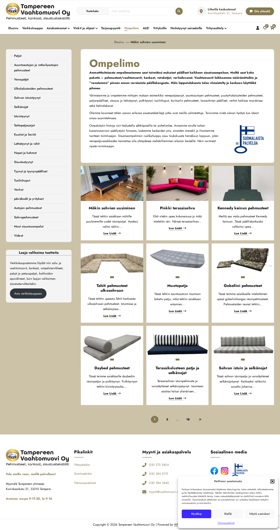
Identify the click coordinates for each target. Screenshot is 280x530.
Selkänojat (21, 107)
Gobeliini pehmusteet (243, 285)
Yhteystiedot (82, 465)
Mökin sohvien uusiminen (148, 42)
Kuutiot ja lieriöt (25, 134)
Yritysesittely (215, 28)
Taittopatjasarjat (24, 125)
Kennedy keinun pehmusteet (243, 208)
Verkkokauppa (32, 28)
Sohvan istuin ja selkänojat (243, 368)
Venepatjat (21, 79)
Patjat (17, 56)
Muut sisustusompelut (28, 226)
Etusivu (13, 28)
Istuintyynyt (21, 116)
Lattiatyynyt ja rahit (26, 143)
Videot (18, 235)
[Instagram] (224, 471)
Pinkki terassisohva (177, 208)
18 (188, 419)
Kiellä (228, 514)
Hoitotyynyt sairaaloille (186, 28)
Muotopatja (177, 285)
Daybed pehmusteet (112, 368)
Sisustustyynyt (23, 162)
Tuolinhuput (22, 180)
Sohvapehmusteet (26, 217)
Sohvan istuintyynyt (27, 98)
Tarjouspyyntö (110, 28)
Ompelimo (131, 28)
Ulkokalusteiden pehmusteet (33, 88)
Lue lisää (109, 233)
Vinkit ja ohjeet (84, 28)
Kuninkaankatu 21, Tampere (225, 13)
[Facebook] (214, 471)
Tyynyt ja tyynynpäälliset (30, 171)
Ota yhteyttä (261, 11)
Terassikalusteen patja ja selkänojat (177, 370)
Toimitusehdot (83, 473)
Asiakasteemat (57, 28)
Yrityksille (160, 28)
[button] (272, 481)
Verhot (18, 189)
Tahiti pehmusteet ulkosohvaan (112, 288)
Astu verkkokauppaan (28, 293)
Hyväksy (196, 514)
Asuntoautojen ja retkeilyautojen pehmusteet (36, 67)
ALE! (146, 28)
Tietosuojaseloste (226, 523)
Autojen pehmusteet (28, 208)
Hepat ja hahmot (25, 153)
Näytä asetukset (259, 514)
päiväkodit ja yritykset (29, 199)
